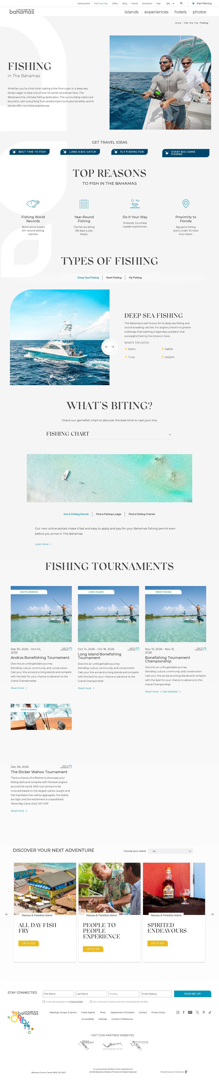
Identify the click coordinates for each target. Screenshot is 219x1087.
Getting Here (83, 3)
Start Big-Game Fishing (183, 153)
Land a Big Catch (82, 151)
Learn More (41, 544)
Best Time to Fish (32, 151)
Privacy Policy (76, 1002)
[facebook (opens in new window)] (183, 1013)
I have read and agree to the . (64, 1002)
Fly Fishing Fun (132, 151)
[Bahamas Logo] (22, 11)
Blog (124, 3)
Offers (115, 3)
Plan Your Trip (101, 3)
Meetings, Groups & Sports (63, 1012)
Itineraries (147, 3)
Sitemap (102, 1019)
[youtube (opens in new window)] (190, 1013)
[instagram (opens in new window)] (178, 1013)
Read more (17, 688)
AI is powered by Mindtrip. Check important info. (113, 1069)
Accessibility (88, 1019)
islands (132, 11)
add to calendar (64, 649)
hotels (180, 11)
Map (158, 3)
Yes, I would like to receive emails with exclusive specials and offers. (120, 1002)
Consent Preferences (122, 1019)
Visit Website (170, 691)
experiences (156, 11)
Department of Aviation (122, 1014)
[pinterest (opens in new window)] (204, 1013)
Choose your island (135, 851)
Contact (143, 1012)
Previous (6, 914)
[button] (169, 3)
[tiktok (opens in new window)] (210, 1013)
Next (212, 914)
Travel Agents (88, 1012)
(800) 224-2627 (59, 1072)
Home (178, 23)
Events (135, 3)
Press (103, 1012)
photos (199, 11)
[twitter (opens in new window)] (197, 1013)
